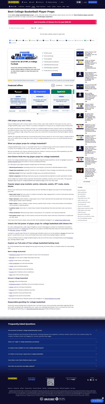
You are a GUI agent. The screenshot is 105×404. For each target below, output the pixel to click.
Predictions (21, 6)
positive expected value (14, 161)
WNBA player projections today (85, 208)
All (53, 85)
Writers (22, 388)
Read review (12, 110)
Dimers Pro (25, 228)
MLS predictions (82, 190)
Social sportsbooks (82, 220)
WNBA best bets (82, 212)
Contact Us (16, 388)
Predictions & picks (14, 254)
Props (33, 6)
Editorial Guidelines (65, 388)
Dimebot (63, 233)
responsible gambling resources (35, 309)
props (24, 230)
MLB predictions (82, 194)
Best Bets (28, 6)
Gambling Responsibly (53, 388)
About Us (10, 388)
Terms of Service (37, 388)
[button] (52, 330)
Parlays (54, 6)
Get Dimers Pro (93, 2)
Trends (48, 6)
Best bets (11, 257)
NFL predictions (82, 196)
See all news (86, 181)
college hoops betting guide (62, 220)
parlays (18, 230)
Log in (85, 2)
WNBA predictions (82, 192)
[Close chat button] (103, 398)
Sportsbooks (59, 85)
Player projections (14, 263)
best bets (12, 230)
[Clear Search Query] (27, 28)
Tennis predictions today (84, 202)
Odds (63, 6)
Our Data (73, 388)
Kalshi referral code (82, 200)
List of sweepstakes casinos (85, 218)
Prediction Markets (69, 85)
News (67, 6)
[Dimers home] (13, 2)
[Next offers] (74, 100)
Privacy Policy (28, 388)
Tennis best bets (82, 204)
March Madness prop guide (52, 298)
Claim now (18, 107)
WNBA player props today (84, 210)
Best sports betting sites (84, 214)
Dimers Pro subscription (84, 206)
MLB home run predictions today (86, 216)
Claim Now (39, 107)
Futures (59, 6)
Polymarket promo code (84, 198)
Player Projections (40, 6)
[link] (88, 380)
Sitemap (44, 388)
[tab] (37, 113)
